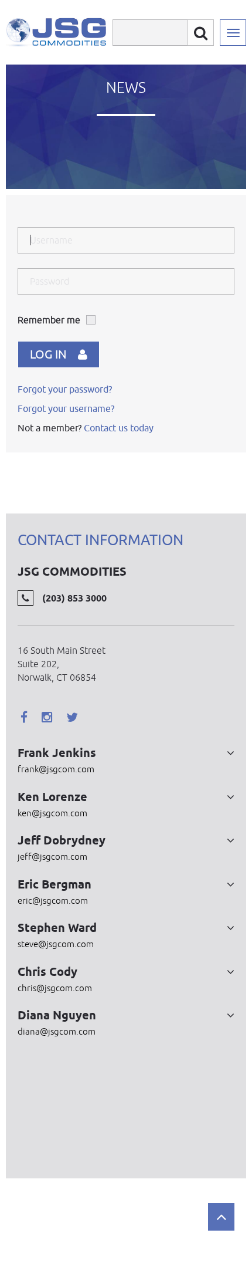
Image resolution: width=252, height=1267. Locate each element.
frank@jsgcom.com (56, 769)
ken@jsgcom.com (52, 813)
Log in (48, 354)
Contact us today (119, 428)
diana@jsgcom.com (57, 1031)
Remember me (49, 320)
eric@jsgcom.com (53, 901)
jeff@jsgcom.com (52, 856)
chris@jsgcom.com (55, 988)
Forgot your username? (66, 408)
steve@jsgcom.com (56, 944)
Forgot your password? (65, 389)
